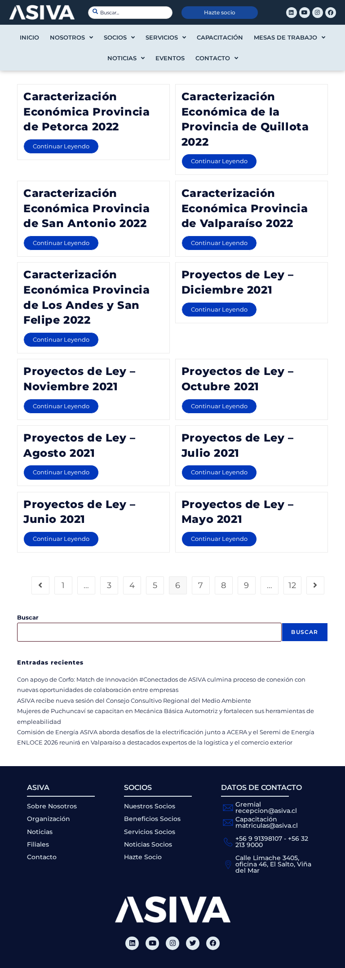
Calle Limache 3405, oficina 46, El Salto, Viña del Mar (273, 864)
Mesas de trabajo (285, 37)
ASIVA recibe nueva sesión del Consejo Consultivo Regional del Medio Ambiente (134, 700)
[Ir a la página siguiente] (315, 585)
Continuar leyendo (66, 144)
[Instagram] (317, 12)
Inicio (29, 37)
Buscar (28, 617)
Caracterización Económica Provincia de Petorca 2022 (86, 111)
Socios (115, 37)
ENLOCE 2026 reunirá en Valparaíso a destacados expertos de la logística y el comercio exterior (154, 742)
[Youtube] (304, 12)
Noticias (122, 58)
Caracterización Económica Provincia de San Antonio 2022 (86, 208)
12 (292, 585)
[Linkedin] (291, 12)
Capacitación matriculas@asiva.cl (266, 822)
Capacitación (220, 37)
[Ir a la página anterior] (40, 585)
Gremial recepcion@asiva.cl (266, 807)
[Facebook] (330, 12)
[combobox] (130, 12)
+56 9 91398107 (258, 838)
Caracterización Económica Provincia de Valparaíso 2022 (244, 208)
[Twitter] (192, 943)
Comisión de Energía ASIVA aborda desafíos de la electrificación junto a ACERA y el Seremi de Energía (165, 732)
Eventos (170, 58)
